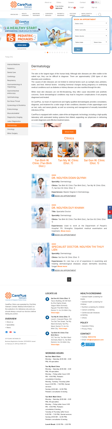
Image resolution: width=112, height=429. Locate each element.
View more (42, 149)
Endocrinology (12, 109)
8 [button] (62, 52)
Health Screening (25, 14)
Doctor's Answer (73, 14)
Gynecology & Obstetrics (16, 105)
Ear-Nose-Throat (13, 101)
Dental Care (11, 72)
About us (48, 2)
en (96, 2)
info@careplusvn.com (95, 340)
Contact (83, 2)
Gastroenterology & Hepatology (14, 85)
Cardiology (11, 76)
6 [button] (57, 52)
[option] (56, 34)
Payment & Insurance (60, 14)
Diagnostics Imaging (14, 117)
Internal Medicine (13, 64)
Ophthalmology (13, 97)
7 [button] (59, 52)
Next (78, 49)
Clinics (58, 2)
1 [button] (45, 52)
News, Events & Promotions (86, 14)
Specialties (14, 14)
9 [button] (64, 52)
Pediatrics (11, 68)
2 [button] (47, 52)
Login (82, 7)
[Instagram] (110, 216)
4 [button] (52, 52)
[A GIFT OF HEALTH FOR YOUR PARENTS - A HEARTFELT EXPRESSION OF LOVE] (56, 34)
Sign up (94, 7)
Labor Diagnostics (14, 121)
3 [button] (50, 52)
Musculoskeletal (13, 113)
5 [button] (54, 52)
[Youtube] (110, 212)
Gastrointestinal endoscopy (13, 92)
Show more (69, 132)
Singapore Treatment (36, 14)
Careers (71, 2)
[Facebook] (110, 208)
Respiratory (11, 80)
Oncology (10, 129)
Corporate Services (49, 14)
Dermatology (12, 125)
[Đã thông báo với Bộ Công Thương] (87, 344)
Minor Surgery (12, 133)
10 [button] (66, 52)
